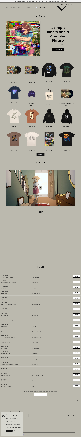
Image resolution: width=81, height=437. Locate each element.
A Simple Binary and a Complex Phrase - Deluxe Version (14, 80)
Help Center (24, 408)
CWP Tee (14, 126)
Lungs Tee (31, 149)
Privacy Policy (14, 427)
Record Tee (14, 149)
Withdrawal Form (55, 408)
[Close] (22, 413)
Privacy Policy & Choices (34, 408)
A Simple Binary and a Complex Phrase (31, 80)
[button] (68, 5)
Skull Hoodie (49, 126)
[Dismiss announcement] (79, 1)
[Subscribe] (27, 415)
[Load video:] (40, 188)
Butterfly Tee (32, 126)
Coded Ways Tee (14, 101)
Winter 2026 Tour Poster (49, 149)
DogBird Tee (67, 149)
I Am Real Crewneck (49, 80)
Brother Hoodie (66, 126)
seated (79, 400)
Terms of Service (46, 408)
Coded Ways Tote (49, 103)
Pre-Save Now (58, 49)
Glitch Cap (31, 103)
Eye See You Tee (66, 80)
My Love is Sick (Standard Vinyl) (66, 103)
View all (40, 154)
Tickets (76, 276)
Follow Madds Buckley (40, 394)
